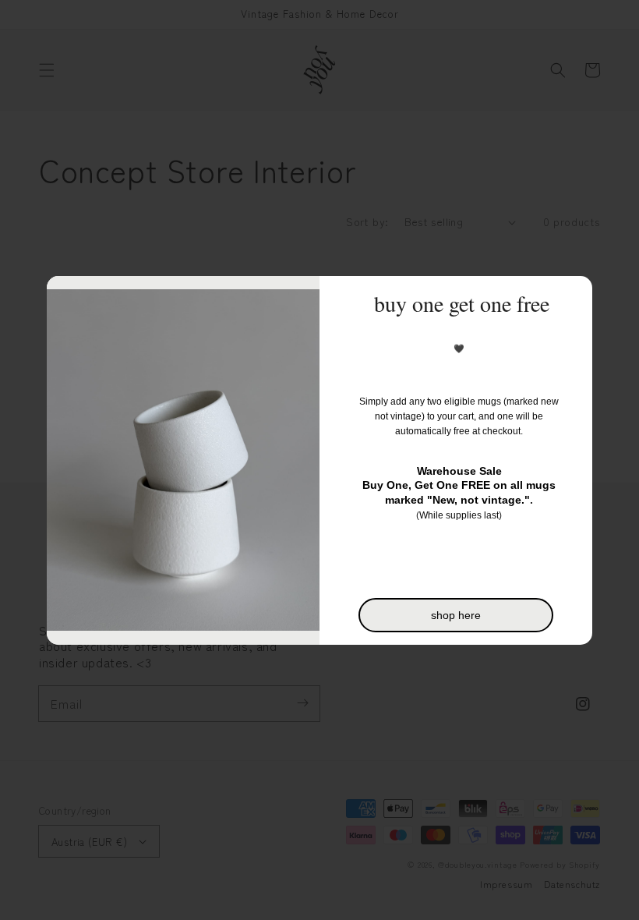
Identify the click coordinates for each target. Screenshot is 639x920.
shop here (456, 615)
